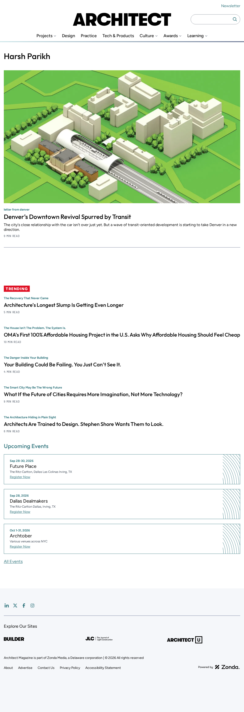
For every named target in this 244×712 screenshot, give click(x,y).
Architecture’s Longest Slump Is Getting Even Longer (64, 305)
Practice (89, 35)
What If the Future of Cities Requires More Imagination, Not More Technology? (93, 394)
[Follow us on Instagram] (32, 605)
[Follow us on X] (15, 605)
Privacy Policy (70, 668)
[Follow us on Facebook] (24, 605)
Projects (44, 35)
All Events (13, 561)
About (8, 668)
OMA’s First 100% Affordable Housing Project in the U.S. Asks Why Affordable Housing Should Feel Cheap (122, 334)
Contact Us (46, 668)
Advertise (25, 668)
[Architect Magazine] (122, 19)
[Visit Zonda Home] (219, 667)
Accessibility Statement (103, 668)
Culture (147, 35)
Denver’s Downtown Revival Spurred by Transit (67, 217)
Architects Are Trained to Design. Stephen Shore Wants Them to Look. (83, 424)
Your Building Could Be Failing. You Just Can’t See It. (62, 364)
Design (68, 35)
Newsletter (230, 6)
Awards (170, 35)
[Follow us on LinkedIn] (7, 605)
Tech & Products (118, 35)
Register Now (20, 477)
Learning (195, 35)
